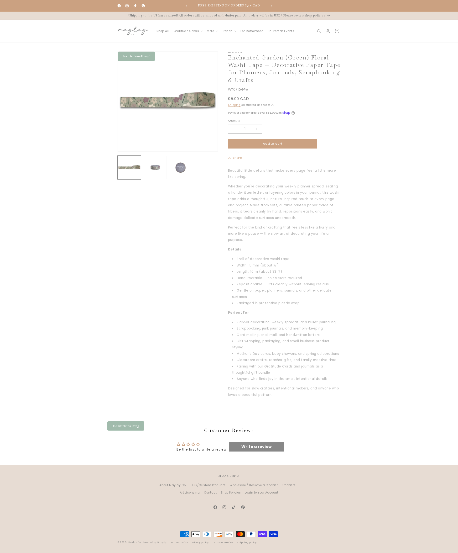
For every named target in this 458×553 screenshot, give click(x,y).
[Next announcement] (271, 6)
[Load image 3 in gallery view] (180, 167)
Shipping (234, 105)
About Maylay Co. (173, 485)
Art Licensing (190, 493)
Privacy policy (200, 542)
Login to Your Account (261, 493)
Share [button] (237, 158)
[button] (187, 31)
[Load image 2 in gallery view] (155, 167)
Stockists (289, 485)
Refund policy (179, 542)
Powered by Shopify (154, 542)
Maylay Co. (134, 542)
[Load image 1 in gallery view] (129, 167)
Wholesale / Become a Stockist (254, 485)
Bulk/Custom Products (208, 485)
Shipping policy (247, 542)
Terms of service (223, 542)
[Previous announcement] (186, 6)
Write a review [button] (256, 446)
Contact (210, 493)
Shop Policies (231, 493)
